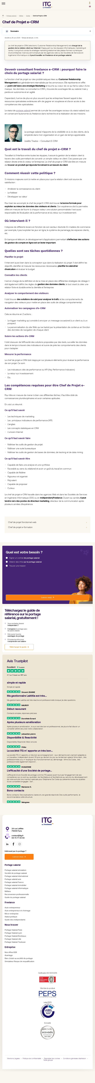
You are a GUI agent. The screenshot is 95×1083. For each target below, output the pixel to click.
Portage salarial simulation (15, 870)
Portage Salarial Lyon (13, 933)
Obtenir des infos (25, 562)
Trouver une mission (17, 566)
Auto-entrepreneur (12, 908)
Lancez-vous (46, 597)
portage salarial (23, 110)
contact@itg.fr (18, 835)
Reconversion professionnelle (17, 894)
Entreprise (10, 947)
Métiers (8, 891)
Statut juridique (11, 917)
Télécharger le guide (18, 647)
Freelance (10, 902)
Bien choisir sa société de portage (19, 958)
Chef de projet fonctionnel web (22, 522)
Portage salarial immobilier (15, 885)
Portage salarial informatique (16, 888)
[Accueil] (3, 15)
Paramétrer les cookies (52, 1058)
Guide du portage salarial (15, 897)
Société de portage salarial (16, 873)
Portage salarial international (16, 876)
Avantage (9, 955)
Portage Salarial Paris (13, 930)
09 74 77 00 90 (18, 838)
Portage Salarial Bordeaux (15, 936)
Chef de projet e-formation (20, 527)
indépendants (19, 920)
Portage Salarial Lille (13, 939)
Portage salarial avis (13, 879)
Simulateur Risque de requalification (19, 961)
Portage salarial (12, 865)
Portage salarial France (14, 882)
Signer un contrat (24, 558)
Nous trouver (11, 924)
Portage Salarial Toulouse (15, 942)
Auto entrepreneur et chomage (17, 911)
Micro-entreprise (11, 914)
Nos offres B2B (11, 952)
